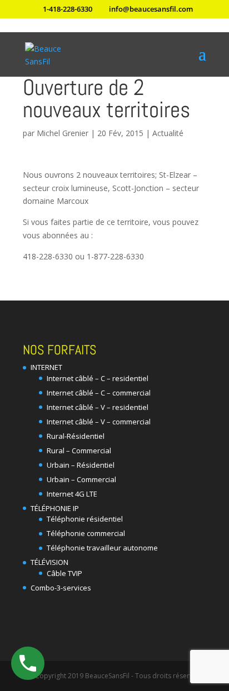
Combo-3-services (61, 588)
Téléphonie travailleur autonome (102, 548)
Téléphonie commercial (86, 533)
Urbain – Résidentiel (80, 465)
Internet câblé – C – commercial (99, 393)
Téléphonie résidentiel (85, 519)
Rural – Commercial (79, 450)
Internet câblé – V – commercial (99, 422)
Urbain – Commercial (81, 479)
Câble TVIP (64, 573)
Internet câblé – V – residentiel (97, 407)
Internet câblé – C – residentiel (97, 378)
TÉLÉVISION (49, 562)
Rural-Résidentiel (75, 436)
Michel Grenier (62, 133)
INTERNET (46, 367)
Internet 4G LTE (72, 494)
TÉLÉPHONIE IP (55, 508)
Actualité (167, 133)
